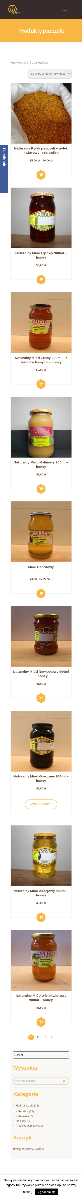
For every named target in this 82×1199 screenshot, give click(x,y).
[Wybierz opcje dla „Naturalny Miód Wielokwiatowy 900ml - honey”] (41, 1022)
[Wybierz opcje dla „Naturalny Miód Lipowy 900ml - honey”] (41, 280)
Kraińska (23, 1116)
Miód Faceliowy (41, 567)
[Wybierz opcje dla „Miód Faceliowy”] (41, 594)
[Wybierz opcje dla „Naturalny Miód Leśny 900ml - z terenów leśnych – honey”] (41, 384)
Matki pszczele (24, 1105)
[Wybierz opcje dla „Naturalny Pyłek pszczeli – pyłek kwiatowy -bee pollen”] (41, 175)
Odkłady (21, 1121)
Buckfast (23, 1111)
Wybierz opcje (41, 804)
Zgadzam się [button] (46, 1192)
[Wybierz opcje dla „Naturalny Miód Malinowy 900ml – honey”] (41, 489)
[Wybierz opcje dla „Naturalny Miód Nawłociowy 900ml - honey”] (41, 698)
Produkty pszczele (27, 1125)
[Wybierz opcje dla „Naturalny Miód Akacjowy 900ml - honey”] (41, 918)
